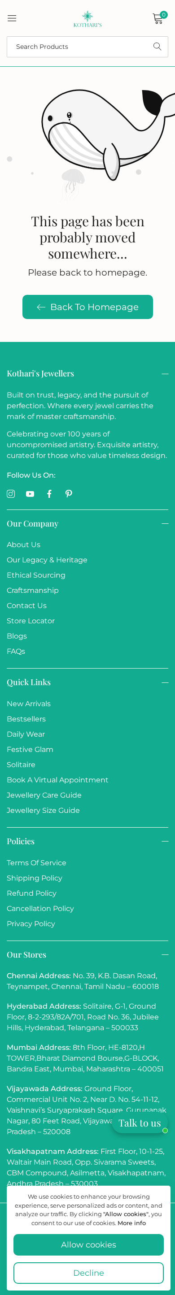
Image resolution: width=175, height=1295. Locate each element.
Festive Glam (30, 749)
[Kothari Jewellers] (87, 18)
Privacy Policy (31, 923)
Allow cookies (88, 1245)
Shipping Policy (34, 878)
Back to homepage (94, 307)
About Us (23, 544)
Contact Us (27, 605)
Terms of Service (36, 863)
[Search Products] (157, 46)
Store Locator (31, 621)
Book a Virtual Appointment (58, 780)
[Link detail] (11, 494)
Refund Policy (32, 893)
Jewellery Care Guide (44, 795)
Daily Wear (26, 734)
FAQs (16, 651)
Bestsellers (26, 719)
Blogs (17, 636)
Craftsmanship (33, 590)
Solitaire (21, 764)
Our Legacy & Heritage (47, 560)
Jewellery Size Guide (43, 810)
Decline (88, 1273)
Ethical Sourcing (36, 575)
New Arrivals (29, 703)
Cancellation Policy (40, 908)
